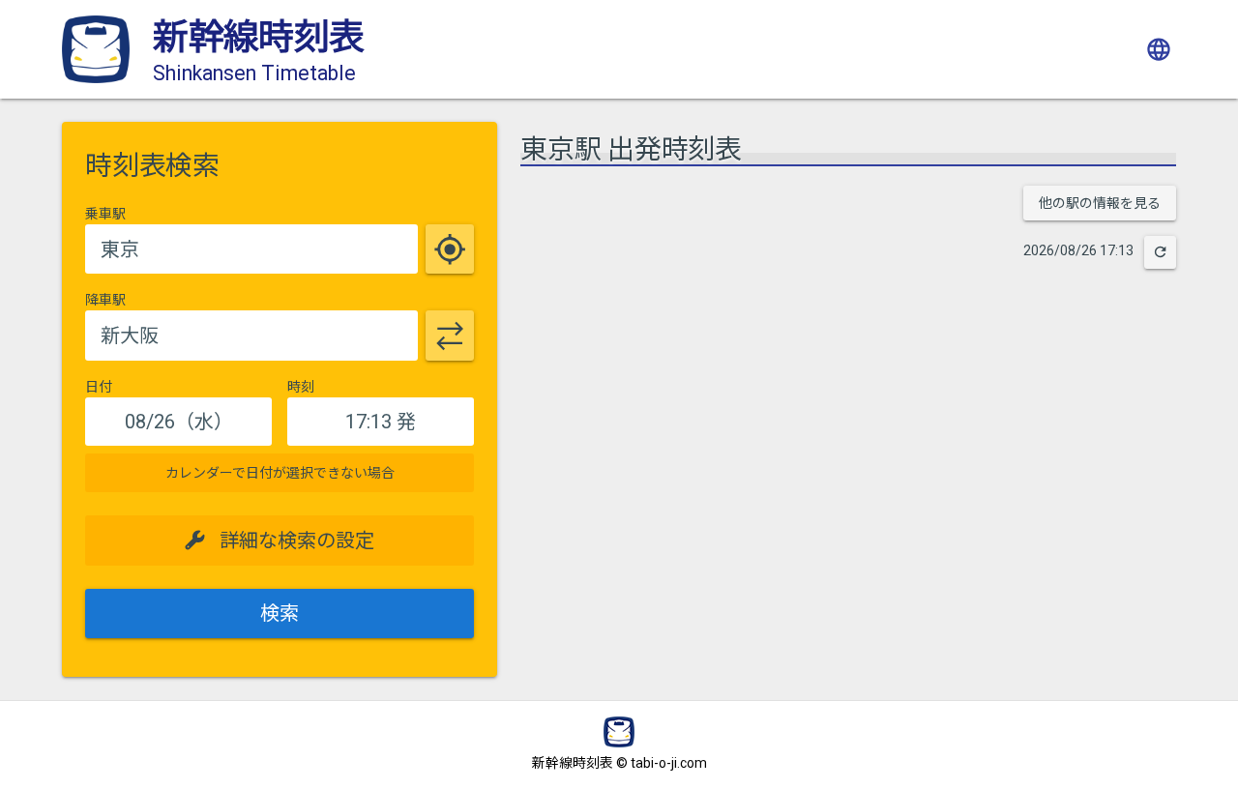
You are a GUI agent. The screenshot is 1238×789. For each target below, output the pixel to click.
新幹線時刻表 (259, 37)
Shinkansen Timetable (254, 73)
